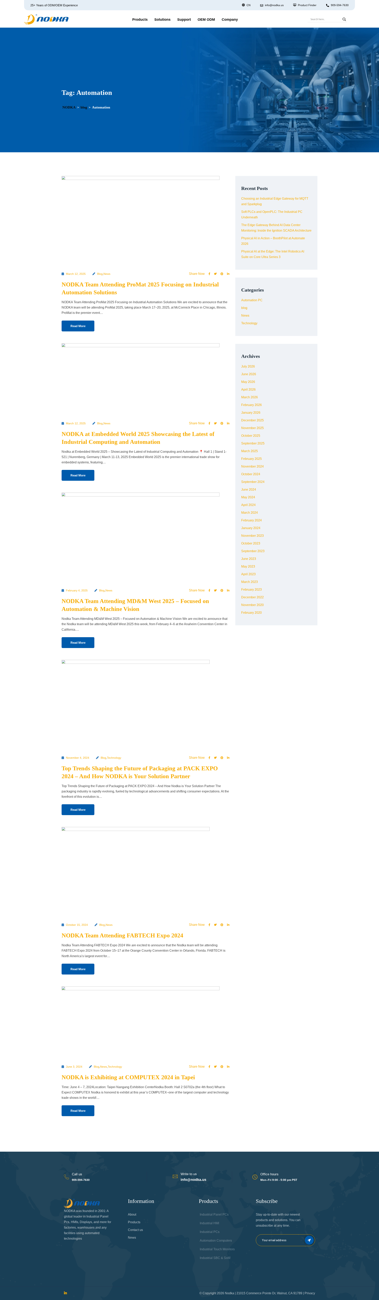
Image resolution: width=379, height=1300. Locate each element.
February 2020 (251, 612)
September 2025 (253, 443)
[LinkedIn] (65, 1293)
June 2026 (248, 374)
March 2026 (249, 397)
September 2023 (253, 551)
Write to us (189, 1174)
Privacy (310, 1293)
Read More (77, 326)
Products (140, 20)
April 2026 (248, 389)
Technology (114, 757)
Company (230, 20)
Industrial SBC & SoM (215, 1258)
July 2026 (248, 366)
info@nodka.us (193, 1180)
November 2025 (252, 428)
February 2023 (251, 589)
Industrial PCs (210, 1232)
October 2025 (250, 435)
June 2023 (248, 558)
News (106, 273)
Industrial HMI (209, 1223)
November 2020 (252, 605)
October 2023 (250, 543)
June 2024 (248, 489)
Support (184, 20)
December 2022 (252, 597)
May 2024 (248, 497)
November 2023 (252, 535)
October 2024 (250, 474)
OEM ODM (206, 20)
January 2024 (250, 528)
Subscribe (309, 1240)
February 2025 (251, 458)
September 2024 (253, 482)
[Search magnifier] (344, 19)
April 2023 (248, 574)
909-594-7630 (340, 5)
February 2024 (251, 520)
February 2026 (251, 405)
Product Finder (307, 5)
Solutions (162, 20)
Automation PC (252, 300)
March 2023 (249, 582)
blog (100, 273)
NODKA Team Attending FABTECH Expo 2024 (122, 935)
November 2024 (252, 466)
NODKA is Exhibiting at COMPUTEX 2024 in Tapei (128, 1077)
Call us (77, 1174)
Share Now (197, 273)
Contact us (135, 1230)
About (132, 1214)
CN (248, 5)
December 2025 (252, 420)
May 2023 (248, 566)
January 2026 (250, 412)
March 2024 (249, 512)
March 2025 (249, 451)
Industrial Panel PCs (214, 1214)
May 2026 (248, 381)
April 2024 (248, 505)
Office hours (269, 1174)
